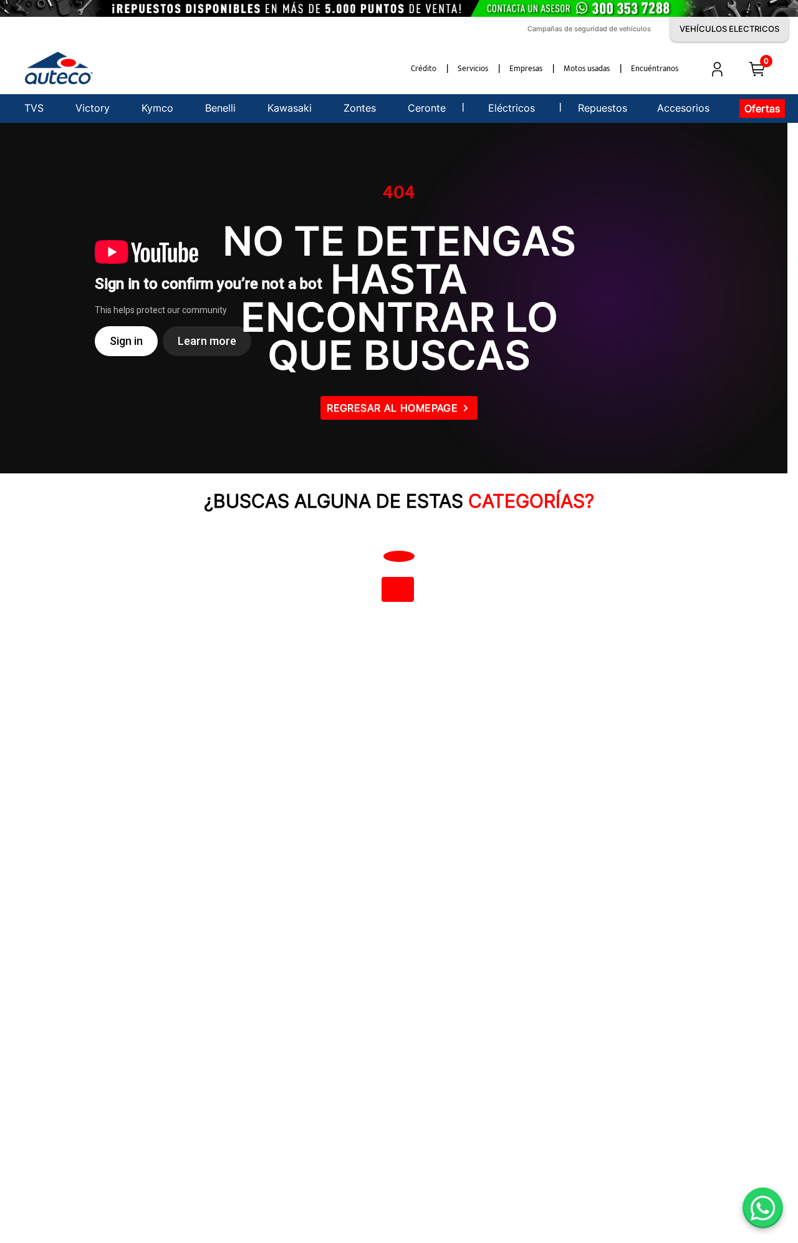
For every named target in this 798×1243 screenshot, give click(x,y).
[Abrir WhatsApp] (763, 1207)
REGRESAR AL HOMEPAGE (392, 408)
